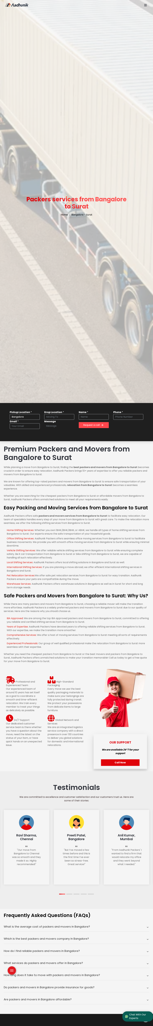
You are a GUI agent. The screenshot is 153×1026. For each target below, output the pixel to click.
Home (64, 214)
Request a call (91, 425)
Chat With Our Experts (137, 1016)
